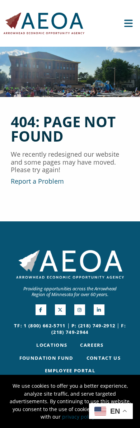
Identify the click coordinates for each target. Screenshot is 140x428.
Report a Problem (37, 181)
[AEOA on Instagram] (79, 309)
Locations (51, 345)
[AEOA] (44, 22)
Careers (91, 345)
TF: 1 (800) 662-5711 (40, 325)
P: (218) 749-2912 (93, 325)
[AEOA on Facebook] (41, 309)
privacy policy (78, 416)
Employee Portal (70, 370)
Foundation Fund (46, 358)
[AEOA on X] (60, 309)
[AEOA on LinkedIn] (99, 309)
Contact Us (104, 358)
